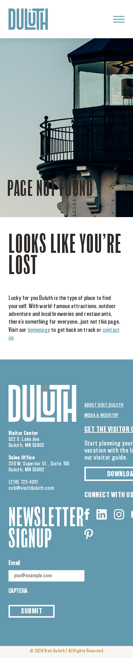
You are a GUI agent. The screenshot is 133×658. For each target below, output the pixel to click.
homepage (39, 330)
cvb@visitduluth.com (31, 488)
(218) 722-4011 (23, 482)
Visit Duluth (54, 651)
